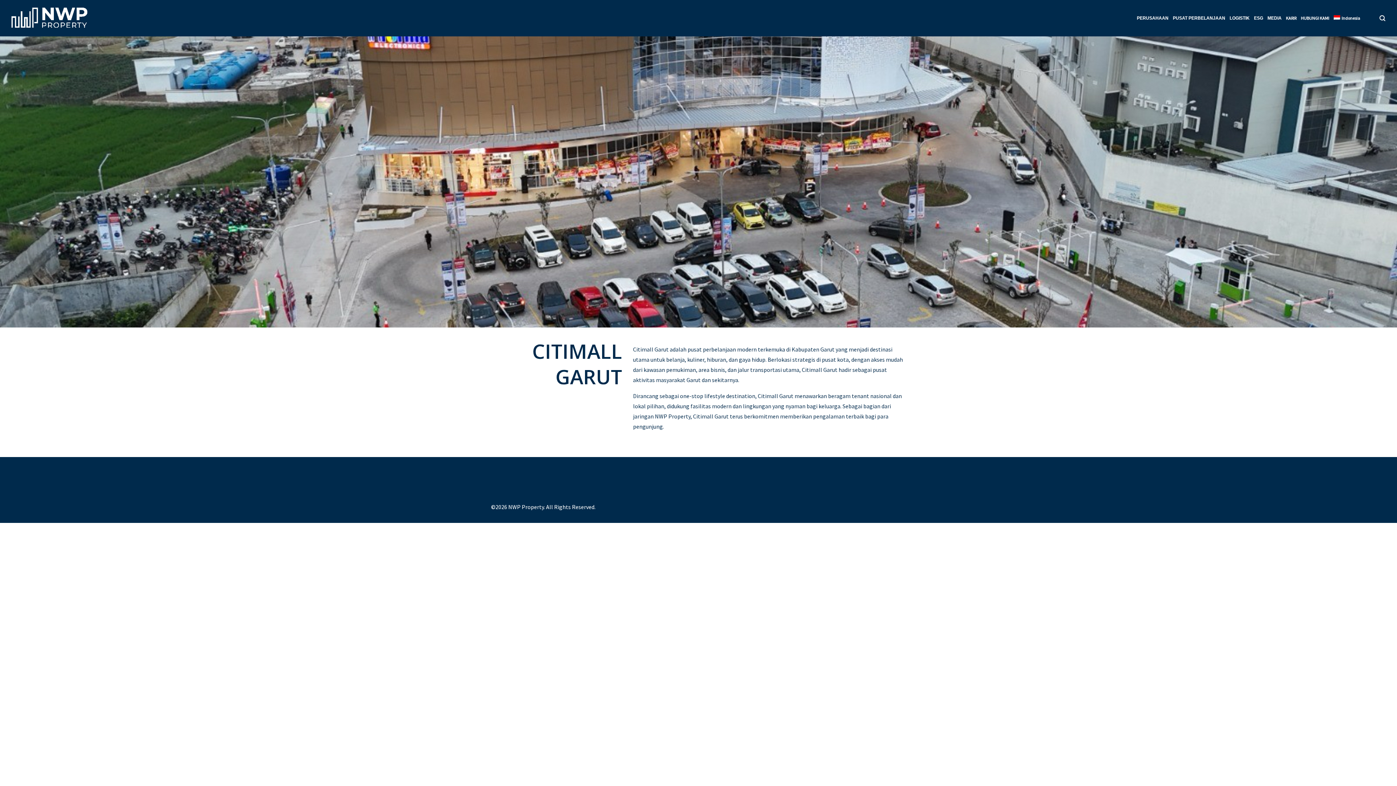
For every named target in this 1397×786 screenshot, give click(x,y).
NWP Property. (526, 507)
